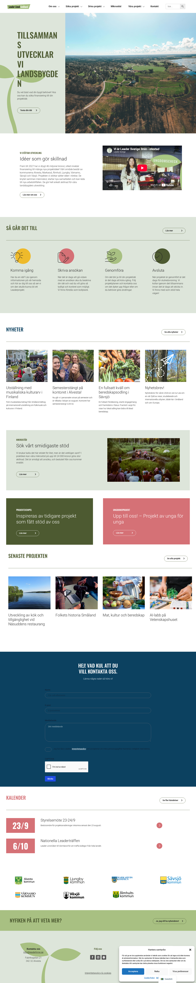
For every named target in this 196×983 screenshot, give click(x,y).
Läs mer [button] (169, 230)
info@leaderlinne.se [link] (33, 952)
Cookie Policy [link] (149, 978)
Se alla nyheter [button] (171, 332)
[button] (190, 949)
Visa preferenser (180, 971)
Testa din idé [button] (26, 110)
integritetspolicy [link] (79, 749)
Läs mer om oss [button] (30, 195)
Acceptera (133, 971)
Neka (156, 971)
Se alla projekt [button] (173, 558)
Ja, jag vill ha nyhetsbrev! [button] (167, 921)
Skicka (50, 779)
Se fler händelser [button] (170, 800)
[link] (26, 6)
